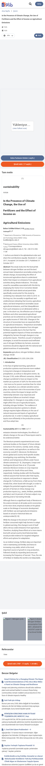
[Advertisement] (22, 64)
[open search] (30, 4)
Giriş (39, 4)
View (5, 654)
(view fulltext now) (20, 128)
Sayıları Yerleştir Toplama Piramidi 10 (19, 745)
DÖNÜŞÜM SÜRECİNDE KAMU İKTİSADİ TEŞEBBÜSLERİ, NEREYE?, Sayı (19, 715)
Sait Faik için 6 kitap (12, 700)
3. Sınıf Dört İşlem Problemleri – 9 (17, 730)
